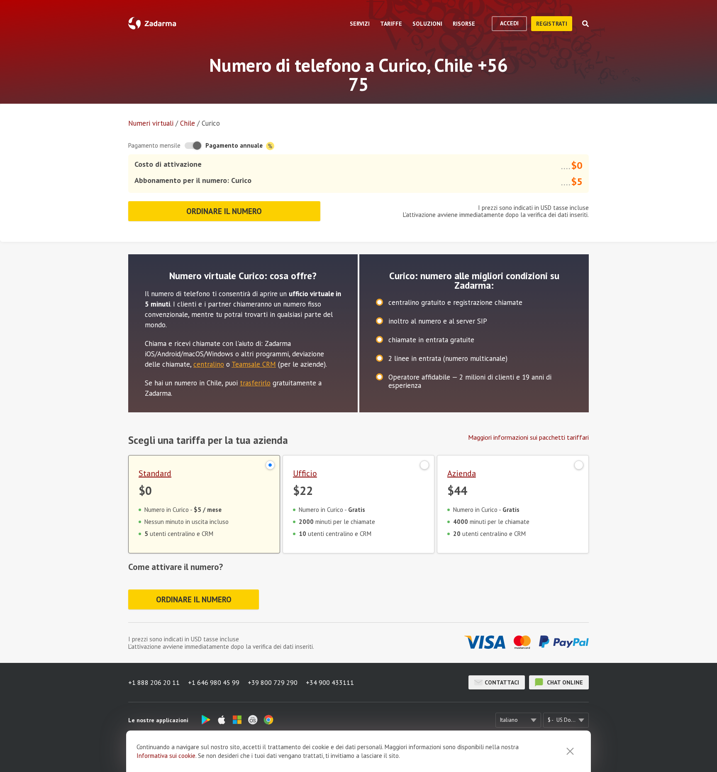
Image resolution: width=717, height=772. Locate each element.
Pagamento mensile (154, 145)
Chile (187, 123)
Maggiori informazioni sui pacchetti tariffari (528, 437)
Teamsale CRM (254, 364)
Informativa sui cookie (166, 756)
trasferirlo (255, 382)
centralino (208, 364)
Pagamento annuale (234, 145)
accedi (509, 23)
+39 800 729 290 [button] (273, 682)
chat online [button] (564, 682)
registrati (551, 23)
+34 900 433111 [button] (330, 682)
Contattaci (502, 682)
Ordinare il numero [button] (224, 211)
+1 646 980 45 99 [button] (213, 682)
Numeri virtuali (150, 123)
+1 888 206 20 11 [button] (154, 682)
